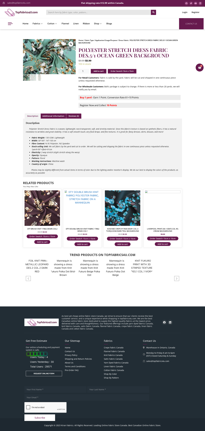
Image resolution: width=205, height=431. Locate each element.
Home (25, 23)
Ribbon (86, 23)
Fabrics (36, 23)
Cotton (50, 23)
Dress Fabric (123, 40)
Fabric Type (89, 40)
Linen (76, 23)
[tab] (33, 116)
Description (32, 116)
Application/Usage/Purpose (106, 40)
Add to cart (99, 71)
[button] (28, 278)
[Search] (153, 12)
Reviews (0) (74, 116)
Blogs (109, 23)
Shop (96, 23)
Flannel (65, 23)
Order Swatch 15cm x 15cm (122, 71)
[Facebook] (164, 322)
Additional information (53, 116)
